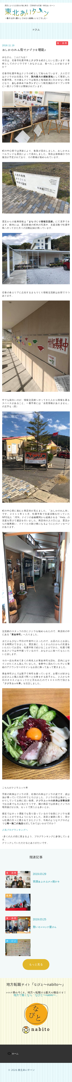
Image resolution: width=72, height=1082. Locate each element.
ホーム (15, 1053)
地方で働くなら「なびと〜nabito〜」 (36, 995)
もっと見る (36, 964)
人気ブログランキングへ (15, 830)
